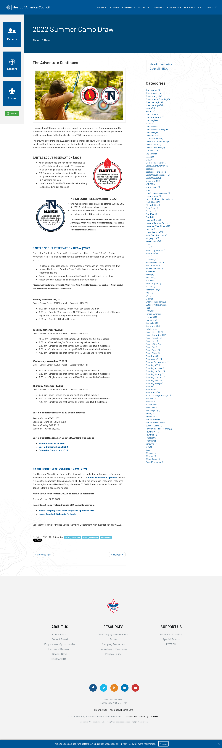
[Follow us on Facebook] (93, 688)
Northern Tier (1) (153, 289)
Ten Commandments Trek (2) (159, 428)
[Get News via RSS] (114, 688)
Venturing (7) (151, 443)
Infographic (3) (152, 238)
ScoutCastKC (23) (154, 359)
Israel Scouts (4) (153, 241)
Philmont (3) (151, 317)
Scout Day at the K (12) (156, 335)
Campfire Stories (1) (155, 117)
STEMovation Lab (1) (155, 422)
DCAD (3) (150, 156)
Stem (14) (150, 413)
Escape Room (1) (153, 196)
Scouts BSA (93, 537)
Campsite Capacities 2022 (53, 450)
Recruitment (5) (153, 326)
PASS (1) (149, 310)
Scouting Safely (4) (154, 383)
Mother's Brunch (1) (154, 268)
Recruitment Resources (113, 649)
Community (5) (152, 132)
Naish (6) (150, 274)
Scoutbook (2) (152, 356)
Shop (210, 7)
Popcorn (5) (151, 320)
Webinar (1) (151, 456)
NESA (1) (149, 280)
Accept (163, 744)
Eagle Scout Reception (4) (157, 174)
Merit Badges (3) (153, 265)
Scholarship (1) (152, 329)
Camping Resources (113, 644)
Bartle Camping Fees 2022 (53, 446)
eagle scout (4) (152, 168)
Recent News (59, 654)
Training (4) (151, 437)
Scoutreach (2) (152, 389)
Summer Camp (106, 537)
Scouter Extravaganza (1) (157, 362)
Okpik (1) (149, 298)
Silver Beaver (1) (153, 404)
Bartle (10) (150, 111)
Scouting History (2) (155, 374)
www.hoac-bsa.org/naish (102, 477)
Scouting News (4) (154, 380)
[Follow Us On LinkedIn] (125, 688)
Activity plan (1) (153, 90)
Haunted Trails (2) (154, 220)
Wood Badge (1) (153, 459)
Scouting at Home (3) (155, 368)
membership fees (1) (155, 262)
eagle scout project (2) (156, 171)
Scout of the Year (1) (155, 344)
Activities (127, 7)
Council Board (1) (153, 144)
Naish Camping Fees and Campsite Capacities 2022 (67, 510)
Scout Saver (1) (153, 350)
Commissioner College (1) (157, 129)
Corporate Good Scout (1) (157, 141)
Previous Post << (43, 554)
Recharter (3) (152, 323)
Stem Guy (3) (151, 416)
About (100, 7)
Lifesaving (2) (152, 259)
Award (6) (150, 108)
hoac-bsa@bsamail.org (121, 709)
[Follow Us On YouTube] (135, 688)
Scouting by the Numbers (113, 634)
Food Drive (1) (152, 208)
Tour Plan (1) (151, 434)
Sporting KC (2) (153, 410)
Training (188, 7)
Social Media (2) (153, 407)
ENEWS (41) (151, 184)
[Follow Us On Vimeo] (103, 688)
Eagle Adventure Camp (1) (157, 165)
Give (200, 7)
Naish (85, 537)
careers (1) (150, 123)
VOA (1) (149, 449)
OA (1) (148, 295)
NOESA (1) (150, 286)
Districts (143, 7)
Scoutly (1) (150, 386)
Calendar (114, 7)
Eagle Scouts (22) (154, 177)
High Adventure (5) (154, 232)
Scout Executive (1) (154, 338)
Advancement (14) (154, 93)
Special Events (171, 639)
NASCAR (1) (151, 277)
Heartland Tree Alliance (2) (158, 226)
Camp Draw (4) (152, 114)
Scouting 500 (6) (153, 365)
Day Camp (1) (151, 153)
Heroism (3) (151, 229)
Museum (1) (150, 271)
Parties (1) (150, 307)
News (47, 40)
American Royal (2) (154, 105)
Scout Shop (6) (152, 353)
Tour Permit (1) (152, 431)
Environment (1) (153, 187)
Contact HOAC (59, 659)
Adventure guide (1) (154, 96)
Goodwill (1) (151, 217)
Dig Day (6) (150, 159)
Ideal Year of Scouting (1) (157, 235)
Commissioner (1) (153, 126)
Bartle (67, 537)
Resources (173, 7)
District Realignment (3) (156, 162)
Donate (13, 113)
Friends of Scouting (171, 634)
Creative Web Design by (142, 716)
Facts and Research (59, 649)
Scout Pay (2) (152, 347)
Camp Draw (76, 537)
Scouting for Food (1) (155, 371)
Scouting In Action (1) (155, 377)
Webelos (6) (151, 453)
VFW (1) (149, 446)
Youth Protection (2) (155, 462)
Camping (157, 7)
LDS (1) (149, 256)
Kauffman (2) (152, 253)
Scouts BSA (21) (153, 392)
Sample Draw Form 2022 (52, 443)
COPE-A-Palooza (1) (155, 138)
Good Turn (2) (152, 214)
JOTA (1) (149, 247)
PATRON (171, 644)
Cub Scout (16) (152, 150)
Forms (113, 639)
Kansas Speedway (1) (155, 250)
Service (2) (150, 401)
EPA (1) (149, 190)
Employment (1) (152, 181)
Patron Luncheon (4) (155, 313)
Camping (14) (152, 120)
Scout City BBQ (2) (154, 332)
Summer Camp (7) (154, 425)
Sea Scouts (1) (152, 398)
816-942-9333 (100, 709)
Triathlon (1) (151, 440)
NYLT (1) (149, 292)
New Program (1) (153, 283)
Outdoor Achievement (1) (157, 304)
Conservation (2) (153, 135)
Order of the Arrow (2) (156, 301)
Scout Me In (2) (152, 341)
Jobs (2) (149, 244)
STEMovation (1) (153, 419)
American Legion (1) (154, 102)
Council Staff (59, 634)
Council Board (60, 639)
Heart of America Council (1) (158, 223)
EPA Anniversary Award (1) (158, 193)
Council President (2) (155, 147)
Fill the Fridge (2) (153, 205)
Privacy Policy (113, 654)
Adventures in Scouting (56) (158, 99)
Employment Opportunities (59, 644)
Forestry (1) (151, 211)
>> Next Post (117, 554)
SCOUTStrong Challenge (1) (158, 395)
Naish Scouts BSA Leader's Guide (57, 513)
